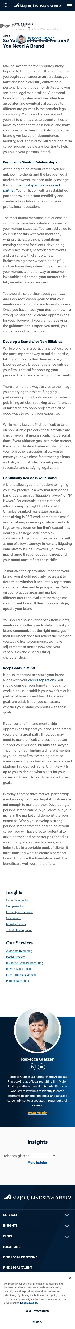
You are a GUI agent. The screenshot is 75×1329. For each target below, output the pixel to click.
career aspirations (42, 680)
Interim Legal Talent (19, 968)
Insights (14, 892)
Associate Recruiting (19, 951)
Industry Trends (16, 924)
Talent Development (19, 930)
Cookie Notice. (29, 1302)
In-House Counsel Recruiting (24, 963)
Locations (11, 1247)
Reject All (37, 1321)
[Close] (70, 1277)
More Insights (37, 1162)
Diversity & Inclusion (19, 912)
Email (41, 1066)
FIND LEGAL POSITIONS (20, 1257)
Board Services (15, 957)
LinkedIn (32, 1066)
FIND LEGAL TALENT (17, 1267)
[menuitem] (37, 900)
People (8, 1236)
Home (37, 5)
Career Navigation (17, 900)
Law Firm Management (21, 974)
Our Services (19, 942)
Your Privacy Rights (37, 1310)
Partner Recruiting (17, 980)
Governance (13, 918)
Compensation (15, 906)
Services (10, 1215)
